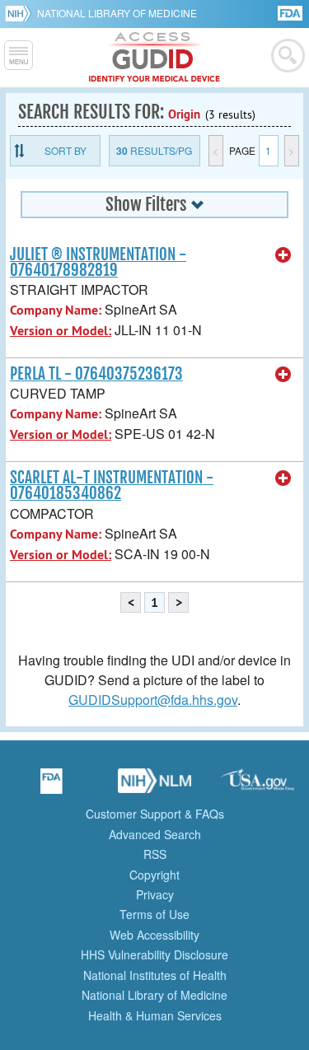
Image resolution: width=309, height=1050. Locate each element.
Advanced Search (155, 834)
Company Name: (55, 310)
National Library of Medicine (117, 13)
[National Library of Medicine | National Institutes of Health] (155, 786)
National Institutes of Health (155, 975)
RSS (154, 854)
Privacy (155, 894)
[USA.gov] (258, 786)
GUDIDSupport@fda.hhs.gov (152, 699)
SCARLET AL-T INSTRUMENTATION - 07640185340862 (111, 485)
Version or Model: (60, 330)
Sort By (65, 150)
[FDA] (291, 12)
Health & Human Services (155, 1015)
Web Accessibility (154, 934)
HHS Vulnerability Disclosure (154, 954)
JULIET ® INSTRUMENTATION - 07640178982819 (98, 262)
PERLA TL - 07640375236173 (96, 374)
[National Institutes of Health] (21, 13)
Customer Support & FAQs (155, 813)
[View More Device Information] (283, 255)
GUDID (154, 57)
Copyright (154, 874)
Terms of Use (154, 914)
